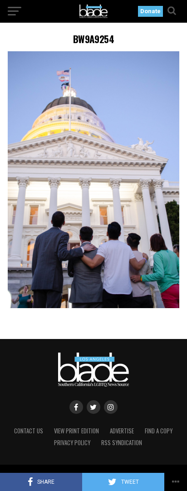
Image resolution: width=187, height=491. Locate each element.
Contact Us (28, 431)
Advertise (122, 431)
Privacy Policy (72, 442)
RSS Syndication (121, 442)
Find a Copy (158, 431)
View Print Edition (76, 431)
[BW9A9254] (93, 305)
